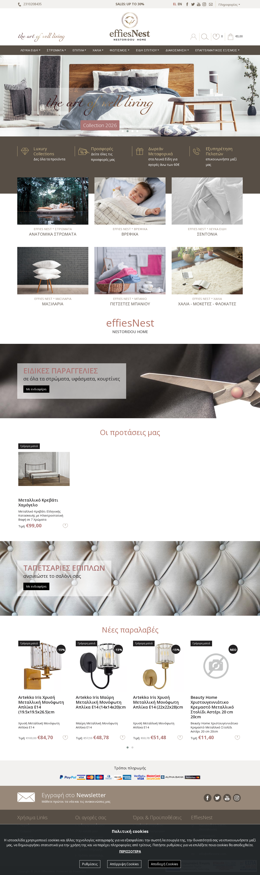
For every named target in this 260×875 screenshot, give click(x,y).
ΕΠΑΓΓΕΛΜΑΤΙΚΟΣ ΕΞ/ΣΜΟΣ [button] (216, 50)
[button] (216, 40)
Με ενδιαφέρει (36, 389)
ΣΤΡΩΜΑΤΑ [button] (55, 50)
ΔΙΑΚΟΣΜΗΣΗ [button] (176, 50)
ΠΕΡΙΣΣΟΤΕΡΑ (130, 851)
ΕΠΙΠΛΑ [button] (78, 50)
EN (180, 4)
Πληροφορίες (228, 4)
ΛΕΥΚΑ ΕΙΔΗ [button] (29, 50)
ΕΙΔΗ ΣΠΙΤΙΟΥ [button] (146, 50)
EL (175, 4)
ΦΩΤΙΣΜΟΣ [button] (118, 50)
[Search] (204, 40)
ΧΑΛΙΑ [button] (97, 50)
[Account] (193, 40)
